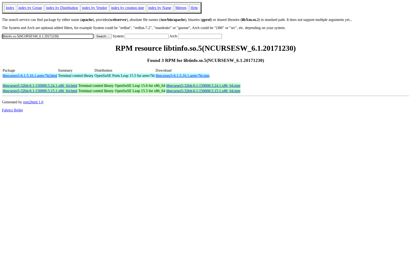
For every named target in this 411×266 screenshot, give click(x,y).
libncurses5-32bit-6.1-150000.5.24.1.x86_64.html (40, 86)
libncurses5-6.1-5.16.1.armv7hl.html (30, 76)
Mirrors (180, 8)
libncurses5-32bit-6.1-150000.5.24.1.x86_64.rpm (203, 86)
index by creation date (127, 8)
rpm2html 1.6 (33, 102)
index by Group (30, 8)
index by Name (159, 8)
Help (194, 8)
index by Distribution (62, 8)
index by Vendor (94, 8)
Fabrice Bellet (12, 110)
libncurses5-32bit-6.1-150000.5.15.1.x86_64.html (40, 91)
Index (10, 8)
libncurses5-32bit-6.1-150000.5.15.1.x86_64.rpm (203, 91)
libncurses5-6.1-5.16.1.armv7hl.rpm (182, 76)
